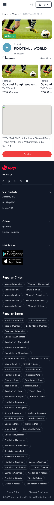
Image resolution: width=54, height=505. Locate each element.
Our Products (9, 192)
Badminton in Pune (33, 380)
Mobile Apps (9, 245)
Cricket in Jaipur (30, 386)
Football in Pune (12, 375)
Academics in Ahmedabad (17, 342)
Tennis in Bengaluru (14, 418)
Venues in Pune (33, 290)
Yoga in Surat (11, 364)
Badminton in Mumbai (36, 326)
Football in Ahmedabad (15, 348)
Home (5, 14)
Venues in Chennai (13, 306)
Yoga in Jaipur (36, 391)
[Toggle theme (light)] (31, 4)
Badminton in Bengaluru (16, 408)
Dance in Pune (11, 380)
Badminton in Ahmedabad (17, 353)
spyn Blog (6, 226)
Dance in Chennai (40, 467)
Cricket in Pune (33, 375)
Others (6, 221)
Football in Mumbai (14, 320)
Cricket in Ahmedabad (15, 337)
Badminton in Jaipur (14, 397)
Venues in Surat (12, 290)
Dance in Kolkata (13, 484)
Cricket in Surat (30, 364)
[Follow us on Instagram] (9, 181)
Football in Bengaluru (14, 402)
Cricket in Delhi (12, 424)
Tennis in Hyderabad (14, 451)
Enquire (27, 154)
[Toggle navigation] (4, 4)
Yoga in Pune (11, 386)
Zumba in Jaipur (37, 397)
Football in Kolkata (13, 478)
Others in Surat (33, 369)
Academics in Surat (40, 359)
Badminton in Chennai (15, 467)
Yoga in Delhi (11, 429)
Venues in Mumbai (13, 284)
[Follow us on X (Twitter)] (21, 181)
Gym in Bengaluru (13, 413)
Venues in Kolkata (36, 306)
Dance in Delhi (32, 424)
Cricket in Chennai (37, 462)
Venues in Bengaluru (35, 295)
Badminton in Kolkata (37, 484)
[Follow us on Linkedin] (15, 181)
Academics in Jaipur (14, 391)
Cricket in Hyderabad (14, 435)
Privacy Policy (13, 492)
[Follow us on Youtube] (27, 181)
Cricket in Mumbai (37, 320)
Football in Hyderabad (15, 440)
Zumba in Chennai (13, 473)
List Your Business (10, 232)
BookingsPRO (8, 202)
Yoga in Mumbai (12, 326)
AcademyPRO (8, 197)
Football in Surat (12, 369)
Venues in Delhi (12, 301)
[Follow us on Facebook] (3, 181)
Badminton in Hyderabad (16, 446)
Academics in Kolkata (38, 473)
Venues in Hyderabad (35, 301)
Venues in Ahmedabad (38, 284)
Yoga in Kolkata (35, 478)
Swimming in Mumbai (15, 331)
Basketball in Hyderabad (16, 457)
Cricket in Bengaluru (37, 413)
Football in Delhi (36, 418)
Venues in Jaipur (12, 295)
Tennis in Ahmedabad (15, 359)
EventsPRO (7, 208)
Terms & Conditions (38, 492)
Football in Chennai (14, 462)
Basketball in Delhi (31, 429)
